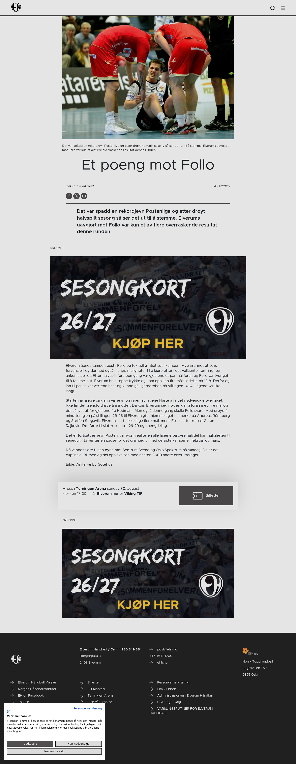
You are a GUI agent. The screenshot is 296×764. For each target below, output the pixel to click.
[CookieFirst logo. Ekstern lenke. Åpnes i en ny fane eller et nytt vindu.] (8, 711)
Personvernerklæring (87, 708)
